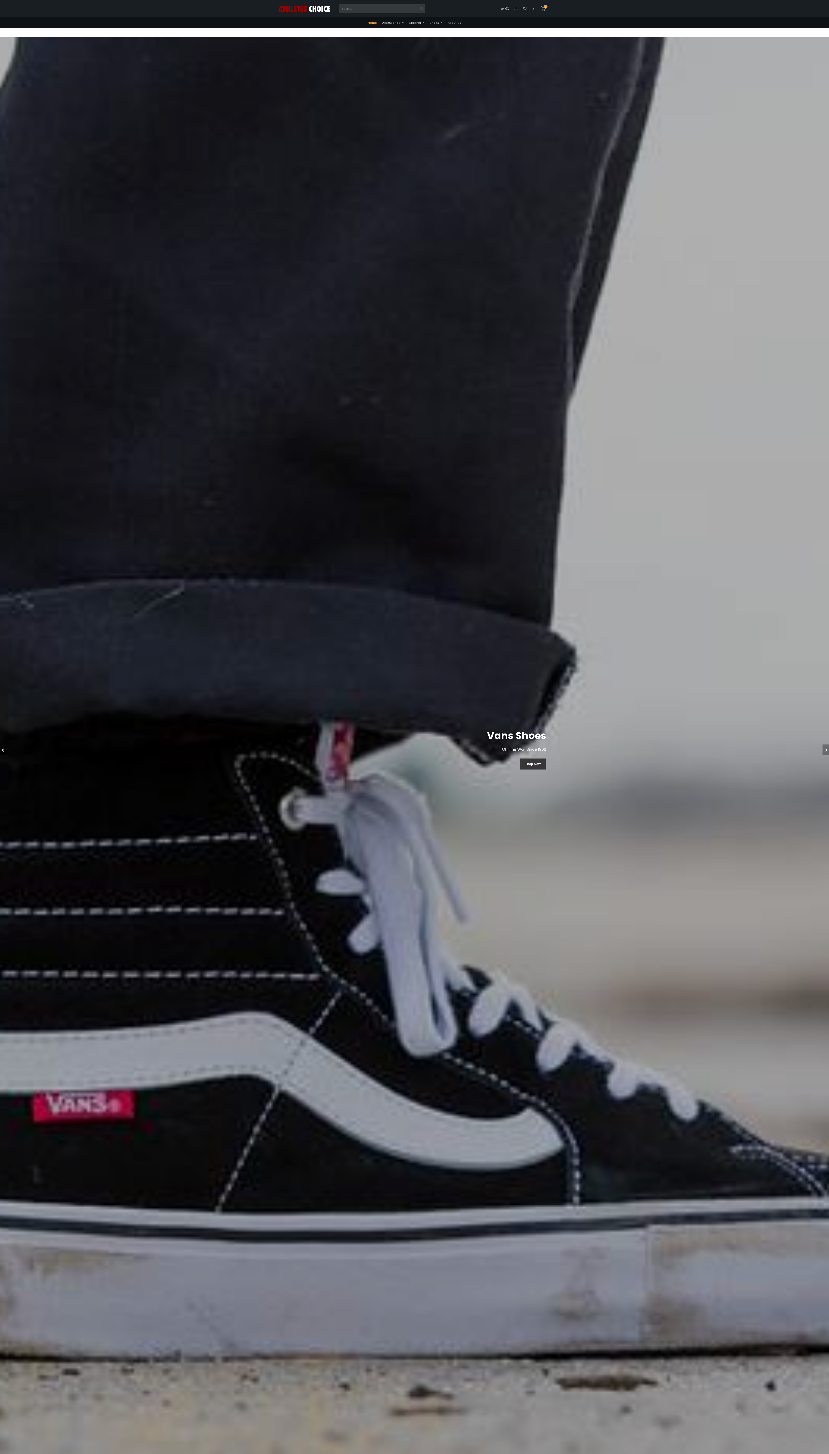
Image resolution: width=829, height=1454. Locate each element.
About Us (454, 23)
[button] (3, 749)
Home (372, 23)
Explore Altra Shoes (526, 764)
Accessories (391, 23)
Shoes (434, 23)
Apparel (415, 23)
